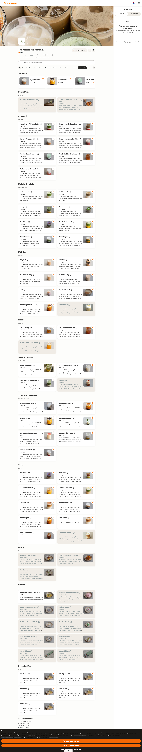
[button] (9, 3)
